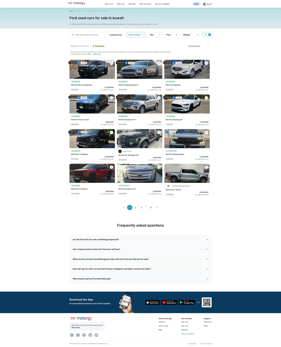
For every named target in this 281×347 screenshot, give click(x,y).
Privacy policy (192, 343)
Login (196, 4)
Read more (97, 54)
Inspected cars (116, 35)
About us (162, 322)
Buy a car (109, 4)
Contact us (208, 322)
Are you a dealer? (162, 4)
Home (71, 11)
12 (151, 207)
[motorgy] (76, 3)
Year (151, 35)
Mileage (186, 35)
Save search (99, 46)
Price (169, 35)
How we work (145, 4)
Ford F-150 (159, 52)
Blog (160, 330)
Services (132, 4)
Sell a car (121, 4)
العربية (208, 4)
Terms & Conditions (206, 343)
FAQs (206, 326)
